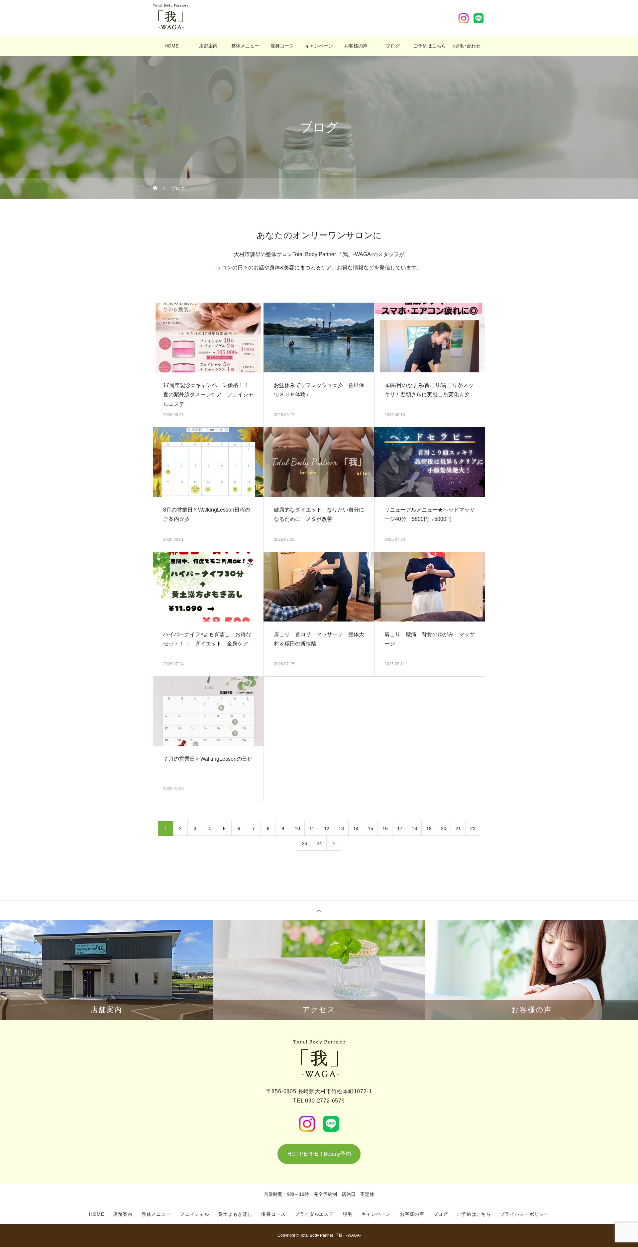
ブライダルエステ (314, 1214)
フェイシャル (194, 1214)
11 (311, 828)
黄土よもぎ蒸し (235, 1214)
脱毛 (347, 1214)
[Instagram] (464, 18)
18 (414, 828)
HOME (171, 45)
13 (341, 828)
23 (304, 843)
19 (429, 828)
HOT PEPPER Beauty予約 (319, 1154)
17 (399, 828)
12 (326, 828)
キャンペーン (319, 45)
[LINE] (478, 18)
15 (370, 828)
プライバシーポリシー (524, 1214)
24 (319, 843)
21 (458, 828)
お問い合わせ (466, 45)
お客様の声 (356, 45)
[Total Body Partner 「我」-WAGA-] (170, 17)
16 (385, 828)
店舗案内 (208, 45)
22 (473, 828)
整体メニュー (245, 45)
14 (356, 828)
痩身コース (282, 45)
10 (297, 828)
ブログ (393, 45)
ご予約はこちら (429, 45)
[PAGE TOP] (319, 910)
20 (443, 828)
